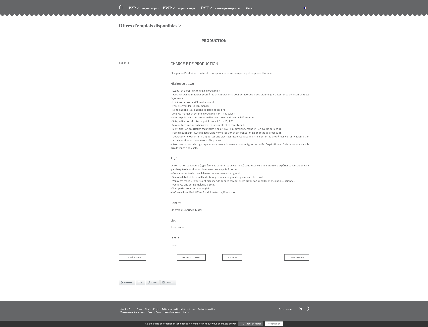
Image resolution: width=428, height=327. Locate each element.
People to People (154, 312)
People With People (172, 312)
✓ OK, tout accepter (250, 323)
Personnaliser (274, 323)
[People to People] (122, 8)
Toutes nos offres (191, 257)
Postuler (232, 257)
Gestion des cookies (206, 309)
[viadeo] (307, 309)
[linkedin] (300, 309)
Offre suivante (297, 257)
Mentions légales (152, 309)
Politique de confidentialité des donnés (178, 309)
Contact (185, 312)
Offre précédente (132, 257)
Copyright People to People (131, 309)
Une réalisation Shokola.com (132, 312)
